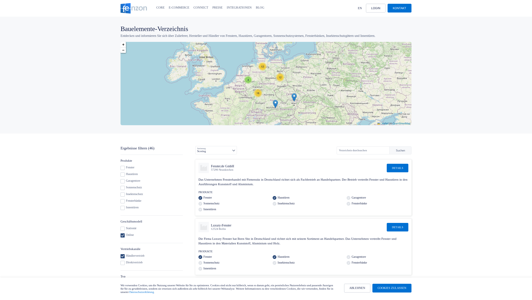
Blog (260, 7)
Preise (217, 7)
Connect (200, 7)
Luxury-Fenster (221, 225)
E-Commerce (179, 7)
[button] (294, 97)
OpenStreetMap (401, 123)
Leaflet (384, 123)
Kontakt (399, 8)
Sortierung (201, 149)
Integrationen (239, 7)
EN (360, 8)
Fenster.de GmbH (222, 166)
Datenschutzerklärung (141, 292)
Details (397, 168)
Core (160, 7)
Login (375, 8)
